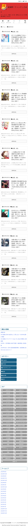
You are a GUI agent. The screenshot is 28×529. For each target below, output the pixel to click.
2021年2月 (3, 504)
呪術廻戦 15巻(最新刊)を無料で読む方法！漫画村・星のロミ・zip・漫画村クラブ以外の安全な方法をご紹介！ (19, 184)
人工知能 (8, 428)
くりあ (8, 396)
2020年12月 (4, 508)
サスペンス (21, 399)
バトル (21, 408)
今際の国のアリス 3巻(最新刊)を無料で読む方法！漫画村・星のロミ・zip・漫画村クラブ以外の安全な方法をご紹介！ (18, 272)
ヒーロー (8, 413)
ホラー (8, 416)
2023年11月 (4, 478)
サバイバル (21, 402)
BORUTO (8, 390)
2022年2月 (3, 484)
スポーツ (21, 405)
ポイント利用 (21, 416)
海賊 (8, 452)
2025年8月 (3, 471)
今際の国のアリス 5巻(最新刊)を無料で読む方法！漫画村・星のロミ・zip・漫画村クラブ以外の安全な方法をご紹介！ (18, 243)
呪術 (21, 432)
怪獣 (21, 438)
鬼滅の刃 (15, 461)
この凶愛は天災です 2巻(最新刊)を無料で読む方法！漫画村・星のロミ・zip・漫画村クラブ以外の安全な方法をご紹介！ (18, 155)
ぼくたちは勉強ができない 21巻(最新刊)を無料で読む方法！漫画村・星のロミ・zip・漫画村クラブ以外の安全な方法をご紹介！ (18, 39)
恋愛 (8, 441)
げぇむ (21, 396)
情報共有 (3, 332)
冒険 (8, 432)
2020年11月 (4, 511)
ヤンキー (21, 419)
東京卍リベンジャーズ (8, 448)
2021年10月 (4, 487)
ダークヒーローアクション (8, 409)
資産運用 (21, 455)
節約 (21, 452)
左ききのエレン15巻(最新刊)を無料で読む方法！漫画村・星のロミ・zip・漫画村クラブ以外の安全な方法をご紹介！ (18, 214)
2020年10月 (4, 513)
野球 (21, 458)
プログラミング (6, 367)
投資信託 (21, 444)
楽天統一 (21, 447)
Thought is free (22, 525)
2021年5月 (3, 497)
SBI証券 (8, 393)
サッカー (8, 402)
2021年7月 (3, 493)
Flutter (4, 364)
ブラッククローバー (21, 413)
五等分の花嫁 (21, 425)
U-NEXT (21, 393)
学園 (21, 435)
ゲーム (8, 399)
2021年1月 (3, 506)
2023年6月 (3, 482)
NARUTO (21, 390)
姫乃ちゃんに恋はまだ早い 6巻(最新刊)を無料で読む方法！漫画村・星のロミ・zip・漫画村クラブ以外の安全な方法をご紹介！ (18, 126)
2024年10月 (4, 473)
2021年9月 (3, 489)
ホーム (3, 26)
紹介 (17, 31)
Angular (5, 360)
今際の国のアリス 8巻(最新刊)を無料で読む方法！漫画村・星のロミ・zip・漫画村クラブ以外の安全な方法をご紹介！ (18, 68)
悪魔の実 (21, 441)
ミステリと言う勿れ (8, 419)
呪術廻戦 (8, 435)
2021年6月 (3, 495)
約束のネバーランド (8, 455)
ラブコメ (8, 422)
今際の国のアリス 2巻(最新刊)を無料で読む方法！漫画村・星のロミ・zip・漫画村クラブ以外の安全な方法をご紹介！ (18, 301)
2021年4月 (3, 500)
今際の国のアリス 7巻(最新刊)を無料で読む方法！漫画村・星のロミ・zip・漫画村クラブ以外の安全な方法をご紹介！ (19, 97)
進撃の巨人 (8, 458)
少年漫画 (8, 438)
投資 (4, 371)
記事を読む (14, 53)
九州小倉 (8, 425)
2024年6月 (3, 476)
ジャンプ (8, 405)
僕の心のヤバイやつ (21, 428)
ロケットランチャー (21, 422)
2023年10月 (4, 480)
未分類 (13, 31)
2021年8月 (3, 491)
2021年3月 (3, 502)
